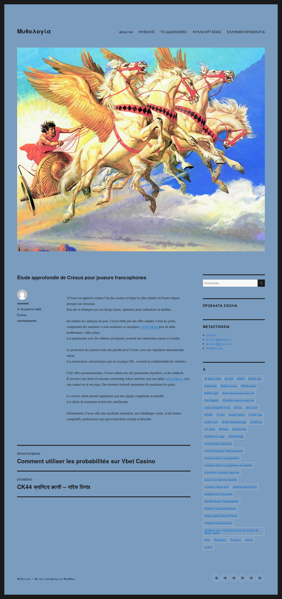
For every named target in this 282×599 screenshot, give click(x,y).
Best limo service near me (238, 393)
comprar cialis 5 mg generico (221, 458)
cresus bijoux (149, 326)
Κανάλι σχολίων (218, 344)
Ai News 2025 (212, 379)
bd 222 (229, 379)
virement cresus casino (218, 523)
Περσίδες (220, 540)
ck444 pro (256, 422)
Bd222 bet (210, 386)
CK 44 (238, 407)
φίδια (208, 547)
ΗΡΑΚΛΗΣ (147, 31)
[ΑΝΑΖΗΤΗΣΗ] (261, 283)
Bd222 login (211, 393)
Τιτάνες (235, 540)
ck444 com (211, 422)
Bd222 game (248, 386)
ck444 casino (237, 415)
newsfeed (22, 303)
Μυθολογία (34, 31)
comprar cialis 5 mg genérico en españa (228, 465)
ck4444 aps (239, 429)
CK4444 (223, 429)
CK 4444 (209, 429)
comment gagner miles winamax (223, 451)
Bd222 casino (229, 386)
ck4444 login (235, 436)
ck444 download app (234, 422)
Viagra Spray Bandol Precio (220, 516)
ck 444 (221, 415)
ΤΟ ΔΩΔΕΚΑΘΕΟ (173, 31)
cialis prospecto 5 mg (217, 407)
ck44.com (251, 407)
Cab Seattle (211, 400)
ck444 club (255, 415)
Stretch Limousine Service (220, 508)
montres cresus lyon (216, 487)
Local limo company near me (221, 472)
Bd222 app (255, 379)
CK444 (208, 415)
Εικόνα (21, 315)
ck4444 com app (214, 436)
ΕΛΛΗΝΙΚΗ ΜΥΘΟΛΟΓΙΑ (246, 31)
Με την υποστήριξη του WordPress (54, 579)
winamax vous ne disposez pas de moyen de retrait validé (231, 531)
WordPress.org (214, 348)
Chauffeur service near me (238, 400)
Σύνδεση (211, 335)
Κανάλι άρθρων (218, 339)
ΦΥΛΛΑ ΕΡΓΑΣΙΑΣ (207, 31)
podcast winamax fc (245, 487)
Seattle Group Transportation (221, 501)
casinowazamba (26, 321)
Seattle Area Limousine (218, 494)
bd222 (240, 379)
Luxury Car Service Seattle (220, 480)
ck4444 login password (218, 444)
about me (126, 31)
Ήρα (207, 540)
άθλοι (249, 540)
